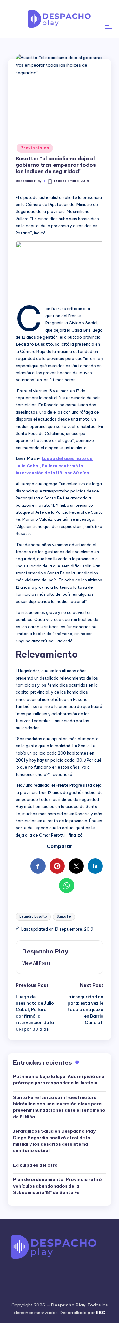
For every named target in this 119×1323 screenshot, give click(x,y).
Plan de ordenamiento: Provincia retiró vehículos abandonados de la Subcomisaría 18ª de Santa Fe (57, 1186)
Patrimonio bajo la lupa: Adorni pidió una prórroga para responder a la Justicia (58, 1080)
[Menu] (108, 19)
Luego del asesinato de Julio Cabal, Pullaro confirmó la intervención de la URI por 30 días (54, 465)
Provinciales (34, 148)
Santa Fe (64, 916)
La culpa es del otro (35, 1165)
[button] (36, 963)
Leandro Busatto (33, 916)
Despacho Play (45, 951)
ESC (100, 1312)
